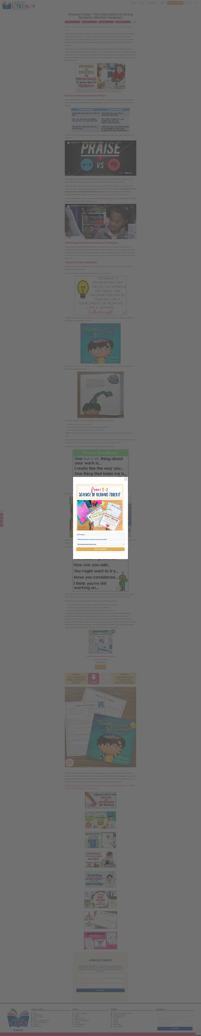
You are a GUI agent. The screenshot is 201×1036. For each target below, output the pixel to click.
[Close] (125, 479)
